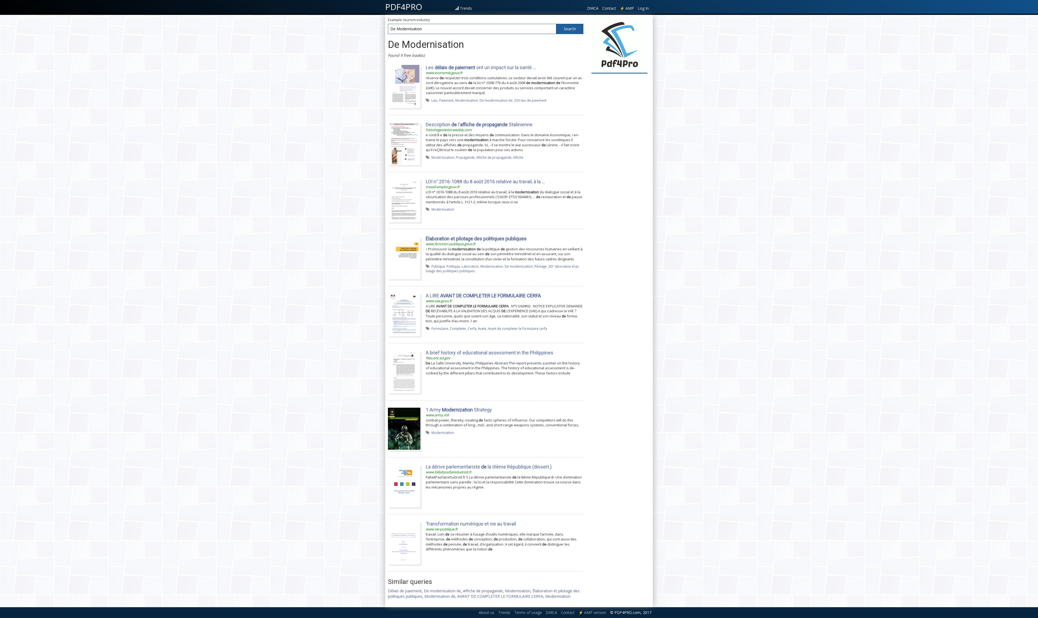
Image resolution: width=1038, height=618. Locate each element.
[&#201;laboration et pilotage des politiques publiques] (404, 257)
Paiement (446, 100)
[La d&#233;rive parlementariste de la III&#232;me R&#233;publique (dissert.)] (404, 485)
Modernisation (466, 100)
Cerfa (472, 328)
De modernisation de (496, 100)
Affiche (518, 157)
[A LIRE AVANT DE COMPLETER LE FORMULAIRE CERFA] (404, 314)
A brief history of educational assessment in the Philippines (489, 352)
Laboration (470, 266)
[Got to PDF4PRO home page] (619, 45)
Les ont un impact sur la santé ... (481, 67)
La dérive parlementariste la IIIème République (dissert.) (489, 467)
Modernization (442, 432)
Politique (453, 266)
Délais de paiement (405, 590)
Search (570, 28)
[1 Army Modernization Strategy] (404, 428)
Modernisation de (439, 596)
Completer (458, 328)
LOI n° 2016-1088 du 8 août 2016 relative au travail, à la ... (485, 181)
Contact (609, 8)
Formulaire (439, 328)
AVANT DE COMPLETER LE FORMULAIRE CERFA (500, 596)
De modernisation (519, 266)
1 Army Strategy (459, 410)
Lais (434, 100)
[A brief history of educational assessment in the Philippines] (404, 371)
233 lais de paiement (530, 100)
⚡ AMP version (592, 612)
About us (486, 612)
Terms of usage (528, 612)
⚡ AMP (627, 8)
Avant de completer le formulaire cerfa (517, 328)
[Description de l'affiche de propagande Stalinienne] (404, 143)
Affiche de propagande (493, 157)
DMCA (592, 8)
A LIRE (483, 295)
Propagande (465, 157)
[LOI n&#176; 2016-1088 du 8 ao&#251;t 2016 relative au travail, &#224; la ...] (404, 200)
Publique (438, 266)
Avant (482, 328)
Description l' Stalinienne (479, 124)
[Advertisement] (619, 157)
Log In (643, 8)
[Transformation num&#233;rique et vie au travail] (404, 542)
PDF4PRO (403, 6)
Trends (466, 8)
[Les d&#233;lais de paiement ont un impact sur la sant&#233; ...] (404, 86)
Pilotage (540, 266)
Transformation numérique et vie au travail (471, 524)
